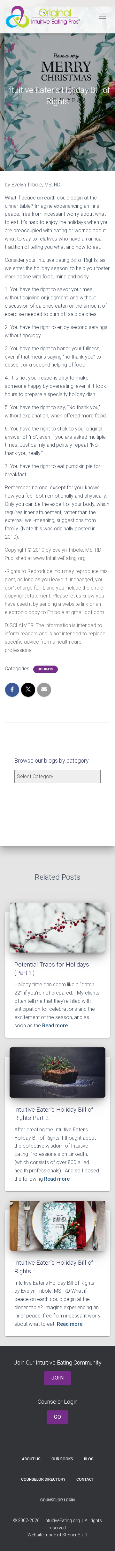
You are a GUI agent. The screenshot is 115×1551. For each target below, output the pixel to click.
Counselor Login (57, 1500)
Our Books (62, 1459)
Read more (54, 1026)
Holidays (45, 669)
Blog (89, 1459)
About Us (31, 1459)
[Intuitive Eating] (45, 17)
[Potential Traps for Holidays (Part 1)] (57, 927)
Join (57, 1378)
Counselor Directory (43, 1479)
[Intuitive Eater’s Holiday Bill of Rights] (57, 1225)
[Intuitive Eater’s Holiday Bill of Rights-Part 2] (57, 1072)
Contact (85, 1479)
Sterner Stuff (75, 1534)
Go (57, 1417)
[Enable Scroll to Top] (102, 1538)
